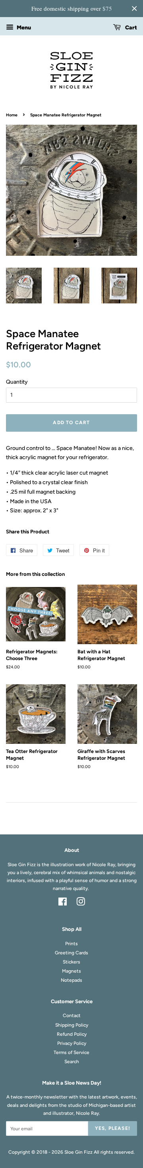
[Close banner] (134, 8)
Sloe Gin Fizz (78, 1152)
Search (71, 1061)
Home (11, 115)
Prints (71, 943)
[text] (71, 8)
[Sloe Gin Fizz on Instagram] (80, 903)
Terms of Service (71, 1052)
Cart (130, 27)
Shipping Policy (71, 1025)
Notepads (71, 980)
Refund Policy (72, 1034)
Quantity (17, 381)
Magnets (71, 971)
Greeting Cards (71, 953)
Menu (23, 27)
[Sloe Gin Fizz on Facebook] (62, 903)
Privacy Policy (71, 1043)
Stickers (71, 962)
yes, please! (112, 1128)
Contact (72, 1015)
